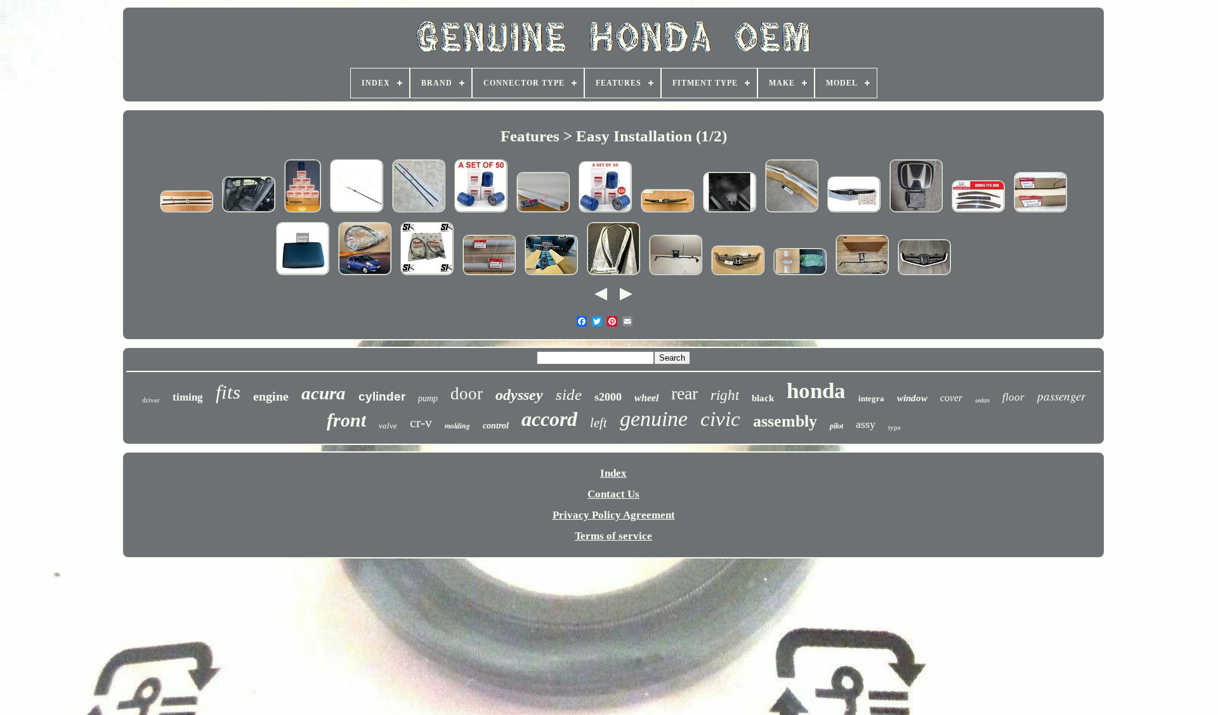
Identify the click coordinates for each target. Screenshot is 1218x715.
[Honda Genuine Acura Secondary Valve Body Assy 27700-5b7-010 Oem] (800, 275)
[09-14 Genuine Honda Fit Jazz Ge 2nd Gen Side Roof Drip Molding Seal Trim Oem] (365, 275)
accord (549, 419)
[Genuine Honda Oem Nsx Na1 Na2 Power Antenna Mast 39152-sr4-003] (356, 212)
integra (871, 398)
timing (188, 397)
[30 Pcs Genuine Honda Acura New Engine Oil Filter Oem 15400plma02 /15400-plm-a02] (605, 212)
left (598, 422)
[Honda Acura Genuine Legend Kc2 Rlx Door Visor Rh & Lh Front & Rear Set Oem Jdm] (978, 212)
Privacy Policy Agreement (614, 515)
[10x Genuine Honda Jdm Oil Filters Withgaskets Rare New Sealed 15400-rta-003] (302, 212)
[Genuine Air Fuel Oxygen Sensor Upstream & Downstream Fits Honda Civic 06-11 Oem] (427, 275)
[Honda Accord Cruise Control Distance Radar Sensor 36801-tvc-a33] (675, 275)
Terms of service (613, 536)
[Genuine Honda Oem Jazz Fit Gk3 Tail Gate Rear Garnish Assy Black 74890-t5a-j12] (854, 212)
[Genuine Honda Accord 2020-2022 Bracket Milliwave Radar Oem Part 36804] (862, 275)
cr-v (421, 422)
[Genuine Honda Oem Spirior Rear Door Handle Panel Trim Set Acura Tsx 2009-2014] (248, 212)
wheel (646, 397)
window (912, 398)
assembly (785, 421)
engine (271, 396)
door (466, 393)
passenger (1061, 396)
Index (613, 473)
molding (457, 425)
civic (720, 419)
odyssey (519, 395)
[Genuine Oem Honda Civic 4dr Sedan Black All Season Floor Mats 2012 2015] (729, 212)
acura (323, 393)
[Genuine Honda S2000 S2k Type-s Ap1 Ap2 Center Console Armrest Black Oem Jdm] (302, 275)
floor (1013, 397)
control (496, 425)
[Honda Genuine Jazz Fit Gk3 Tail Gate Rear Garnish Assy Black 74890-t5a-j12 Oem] (667, 212)
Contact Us (613, 494)
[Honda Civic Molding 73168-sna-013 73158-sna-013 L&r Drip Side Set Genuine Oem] (1040, 212)
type (894, 427)
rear (684, 393)
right (724, 395)
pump (428, 398)
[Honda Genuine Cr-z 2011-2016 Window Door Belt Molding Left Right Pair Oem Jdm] (186, 212)
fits (228, 392)
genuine (654, 418)
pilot (836, 426)
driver (151, 400)
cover (951, 397)
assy (865, 424)
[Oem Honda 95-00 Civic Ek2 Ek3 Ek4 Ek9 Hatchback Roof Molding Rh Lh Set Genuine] (419, 212)
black (763, 398)
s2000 (608, 396)
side (569, 394)
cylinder (381, 396)
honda (816, 390)
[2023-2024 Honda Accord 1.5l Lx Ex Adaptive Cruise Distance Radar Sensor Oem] (916, 212)
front (346, 419)
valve (388, 425)
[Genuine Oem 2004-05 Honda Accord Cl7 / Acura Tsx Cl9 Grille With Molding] (924, 275)
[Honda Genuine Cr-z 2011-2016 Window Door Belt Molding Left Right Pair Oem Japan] (543, 212)
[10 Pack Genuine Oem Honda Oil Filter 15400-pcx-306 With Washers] (551, 275)
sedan (982, 400)
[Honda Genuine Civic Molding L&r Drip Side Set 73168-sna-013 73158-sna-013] (792, 212)
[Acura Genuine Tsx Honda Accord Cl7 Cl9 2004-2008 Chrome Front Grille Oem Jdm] (738, 275)
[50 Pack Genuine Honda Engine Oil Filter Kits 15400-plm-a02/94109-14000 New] (481, 212)
